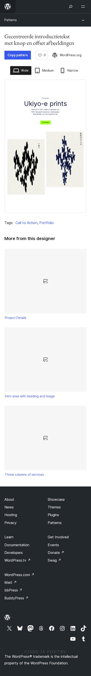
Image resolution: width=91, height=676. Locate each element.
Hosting (10, 515)
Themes (54, 507)
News (9, 507)
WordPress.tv (17, 560)
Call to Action (26, 223)
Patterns (10, 20)
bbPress (13, 590)
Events (53, 545)
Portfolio (46, 223)
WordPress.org (71, 55)
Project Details (15, 318)
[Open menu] (84, 6)
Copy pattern (18, 55)
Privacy (10, 523)
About (9, 499)
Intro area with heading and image (30, 396)
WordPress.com (19, 575)
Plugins (53, 515)
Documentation (16, 545)
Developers (13, 552)
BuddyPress (16, 598)
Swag (54, 560)
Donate (56, 552)
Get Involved (58, 537)
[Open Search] (70, 6)
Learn (8, 537)
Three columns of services (24, 474)
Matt (10, 582)
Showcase (56, 499)
